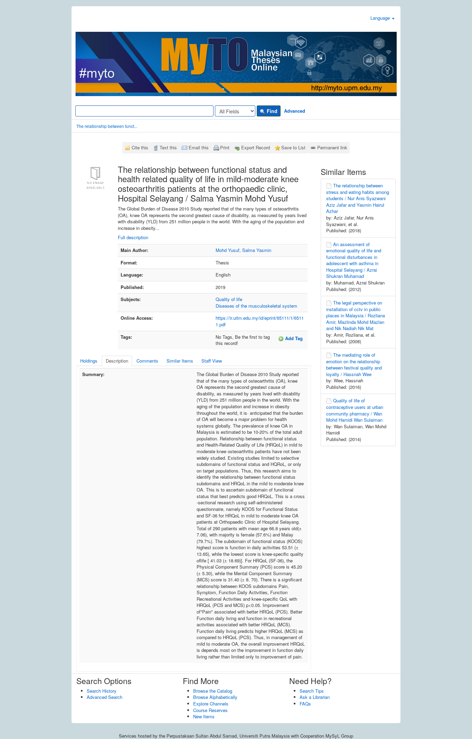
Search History (101, 690)
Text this (168, 147)
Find (271, 110)
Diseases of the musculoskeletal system (256, 305)
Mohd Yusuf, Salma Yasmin (243, 250)
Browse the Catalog (212, 690)
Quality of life (229, 299)
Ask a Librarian (315, 697)
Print (224, 147)
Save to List (293, 147)
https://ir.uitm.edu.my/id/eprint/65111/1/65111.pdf (260, 321)
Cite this (140, 147)
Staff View (211, 360)
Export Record (255, 147)
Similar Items (180, 360)
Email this (199, 147)
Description (117, 360)
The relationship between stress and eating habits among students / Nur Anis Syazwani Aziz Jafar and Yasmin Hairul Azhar (357, 198)
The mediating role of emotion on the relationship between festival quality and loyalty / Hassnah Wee (354, 364)
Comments (147, 360)
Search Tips (312, 690)
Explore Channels (210, 703)
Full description (133, 237)
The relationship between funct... (106, 126)
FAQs (305, 703)
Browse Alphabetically (215, 697)
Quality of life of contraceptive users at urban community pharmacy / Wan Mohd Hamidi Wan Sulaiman (354, 410)
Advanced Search (104, 697)
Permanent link (332, 147)
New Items (204, 716)
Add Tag (293, 338)
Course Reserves (210, 710)
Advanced (294, 110)
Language (380, 18)
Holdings (88, 360)
